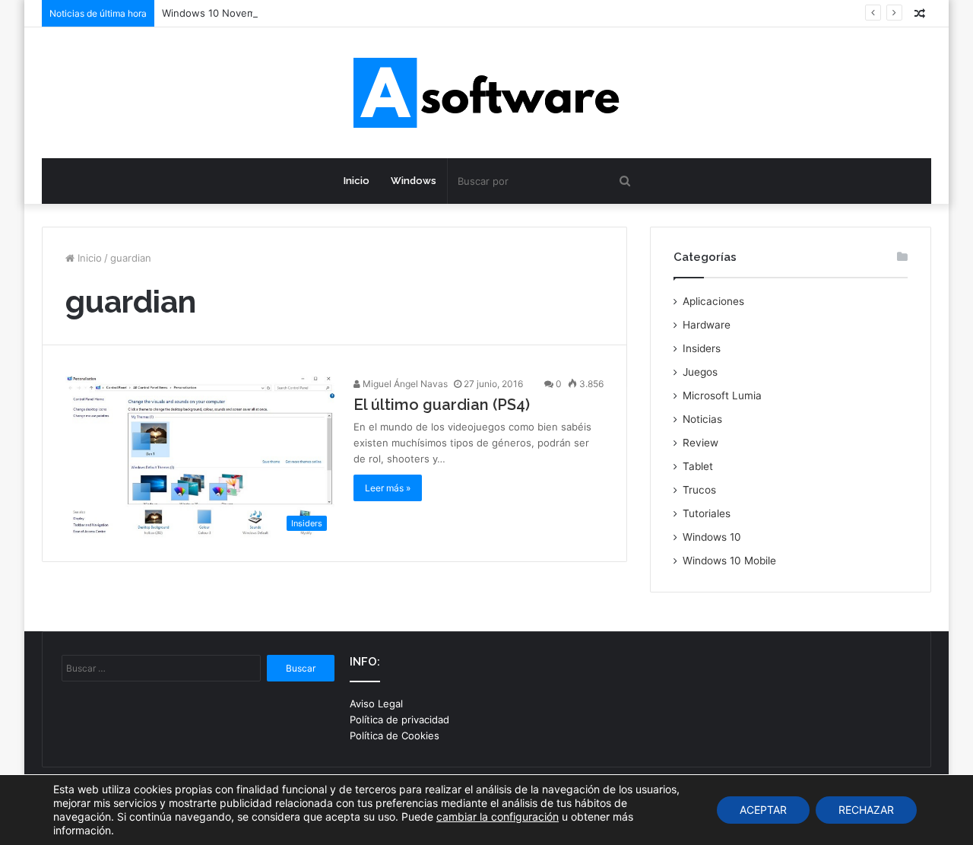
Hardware (707, 325)
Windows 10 (712, 537)
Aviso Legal (376, 703)
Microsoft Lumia (722, 395)
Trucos (699, 490)
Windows (413, 180)
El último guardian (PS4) (441, 404)
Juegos (700, 372)
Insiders (702, 348)
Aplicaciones (713, 301)
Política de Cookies (394, 735)
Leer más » (387, 488)
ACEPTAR (763, 809)
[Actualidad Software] (486, 93)
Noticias (702, 419)
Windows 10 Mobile (729, 560)
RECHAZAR (866, 809)
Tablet (698, 466)
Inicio (356, 180)
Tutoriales (707, 513)
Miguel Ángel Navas (404, 383)
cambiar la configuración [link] (497, 816)
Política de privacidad (399, 719)
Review (700, 443)
